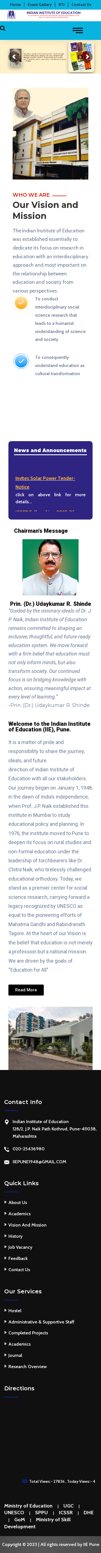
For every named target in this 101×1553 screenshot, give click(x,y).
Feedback (18, 1258)
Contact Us (19, 1269)
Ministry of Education (28, 1506)
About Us (17, 1202)
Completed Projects (28, 1333)
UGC (68, 1506)
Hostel (14, 1310)
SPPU (41, 1512)
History (15, 1236)
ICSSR (66, 1512)
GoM (19, 1519)
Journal (15, 1355)
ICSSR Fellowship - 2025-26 (45, 510)
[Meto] (50, 14)
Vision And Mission (27, 1225)
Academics (19, 1213)
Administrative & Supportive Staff (41, 1322)
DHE (89, 1512)
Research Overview (27, 1366)
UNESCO (14, 1512)
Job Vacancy (20, 1247)
